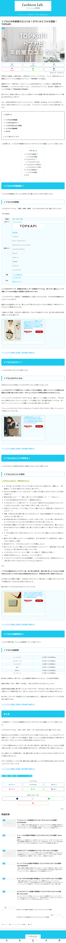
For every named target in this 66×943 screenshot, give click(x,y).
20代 (4, 776)
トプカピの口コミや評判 (34, 167)
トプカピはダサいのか (33, 162)
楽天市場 (15, 232)
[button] (60, 461)
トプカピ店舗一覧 (17, 274)
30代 (9, 776)
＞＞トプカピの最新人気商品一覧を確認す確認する (18, 352)
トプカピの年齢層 (32, 157)
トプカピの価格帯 (32, 172)
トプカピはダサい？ (31, 159)
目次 (30, 150)
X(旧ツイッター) (17, 281)
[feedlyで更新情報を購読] (49, 798)
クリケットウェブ (17, 222)
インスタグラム (17, 277)
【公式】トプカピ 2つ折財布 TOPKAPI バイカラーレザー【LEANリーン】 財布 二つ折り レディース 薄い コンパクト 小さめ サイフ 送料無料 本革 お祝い (33, 595)
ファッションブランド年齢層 (25, 776)
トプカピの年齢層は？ (31, 154)
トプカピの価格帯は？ (31, 170)
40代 (14, 776)
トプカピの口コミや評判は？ (33, 164)
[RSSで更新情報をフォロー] (33, 803)
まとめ (27, 175)
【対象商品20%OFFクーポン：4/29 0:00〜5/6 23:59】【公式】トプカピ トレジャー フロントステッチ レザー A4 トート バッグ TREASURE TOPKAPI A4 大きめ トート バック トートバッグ (33, 419)
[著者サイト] (17, 798)
